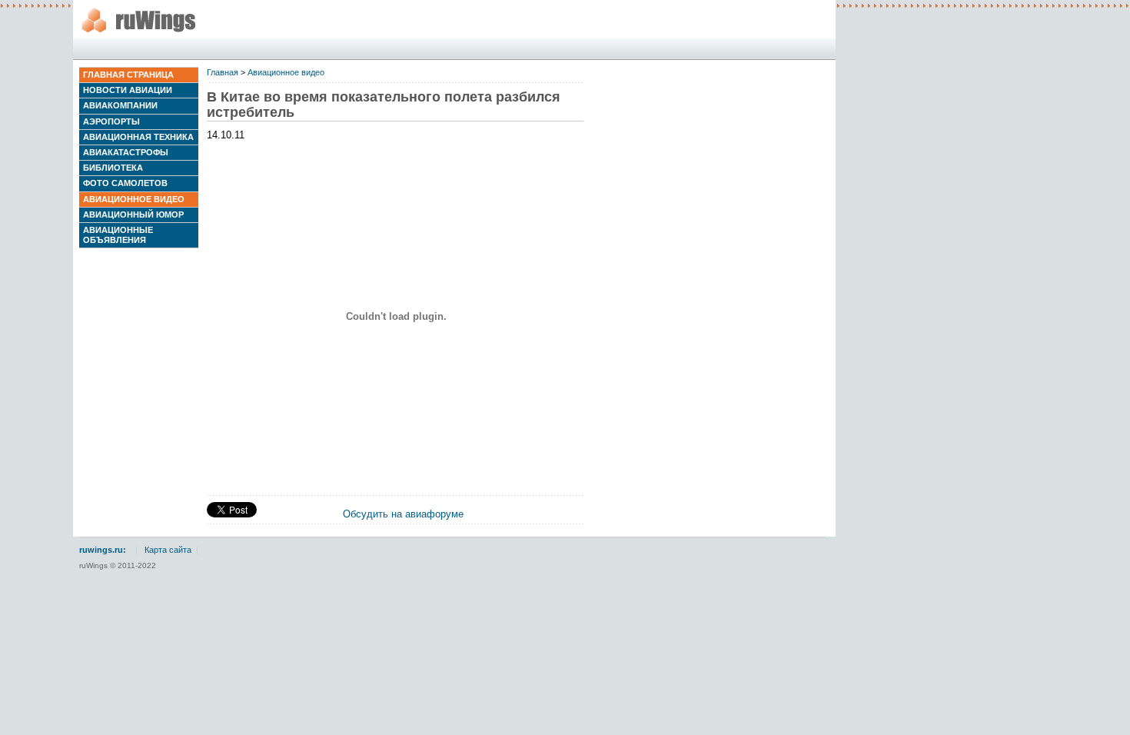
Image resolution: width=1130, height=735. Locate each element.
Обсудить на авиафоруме (403, 514)
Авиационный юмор (133, 214)
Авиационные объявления (118, 234)
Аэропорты (111, 121)
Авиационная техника (138, 136)
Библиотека (113, 167)
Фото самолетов (125, 183)
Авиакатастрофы (125, 152)
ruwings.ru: (102, 549)
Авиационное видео (133, 199)
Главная (222, 72)
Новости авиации (127, 90)
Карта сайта (168, 549)
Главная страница (128, 74)
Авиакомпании (120, 105)
